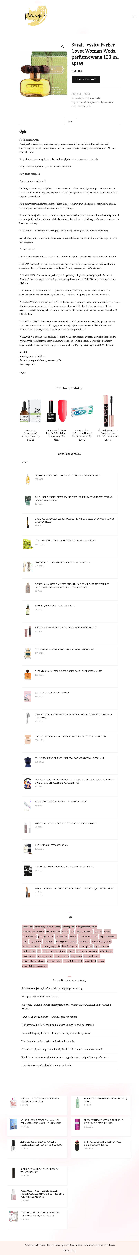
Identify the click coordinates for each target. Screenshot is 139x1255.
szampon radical (54, 961)
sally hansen (76, 956)
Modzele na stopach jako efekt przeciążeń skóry (47, 1065)
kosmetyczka (83, 941)
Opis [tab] (70, 121)
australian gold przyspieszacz (48, 927)
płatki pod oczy (29, 956)
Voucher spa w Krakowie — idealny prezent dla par (49, 1016)
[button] (62, 46)
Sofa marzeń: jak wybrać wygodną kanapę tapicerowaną (51, 988)
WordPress (109, 1245)
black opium (68, 927)
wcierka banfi (90, 961)
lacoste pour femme (30, 946)
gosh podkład (61, 936)
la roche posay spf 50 (51, 946)
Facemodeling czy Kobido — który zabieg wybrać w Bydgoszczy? (56, 1033)
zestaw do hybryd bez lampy (34, 966)
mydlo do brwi (28, 951)
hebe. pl (73, 936)
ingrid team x (35, 941)
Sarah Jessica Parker (91, 98)
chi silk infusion (53, 931)
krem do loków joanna (87, 102)
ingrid (25, 941)
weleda (101, 961)
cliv (72, 931)
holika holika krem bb (88, 936)
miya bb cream (106, 102)
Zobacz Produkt (86, 79)
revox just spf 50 (62, 956)
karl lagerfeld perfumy (66, 941)
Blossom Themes (78, 1245)
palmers (70, 951)
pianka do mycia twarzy (87, 951)
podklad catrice (106, 951)
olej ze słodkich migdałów (54, 951)
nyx (38, 951)
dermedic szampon (84, 931)
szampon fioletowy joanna (33, 961)
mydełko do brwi (101, 946)
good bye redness (45, 936)
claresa (65, 931)
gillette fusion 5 (29, 936)
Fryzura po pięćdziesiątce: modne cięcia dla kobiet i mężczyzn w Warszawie (62, 1049)
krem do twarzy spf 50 (101, 941)
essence (107, 931)
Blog (73, 1250)
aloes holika (27, 927)
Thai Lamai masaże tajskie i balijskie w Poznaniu (48, 1041)
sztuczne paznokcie (81, 106)
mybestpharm (86, 946)
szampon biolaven (92, 956)
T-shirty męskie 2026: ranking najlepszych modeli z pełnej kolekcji (57, 1024)
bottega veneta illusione (86, 927)
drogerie (98, 931)
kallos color (49, 941)
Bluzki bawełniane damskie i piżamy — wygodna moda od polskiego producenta (64, 1057)
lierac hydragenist (70, 946)
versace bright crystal (73, 961)
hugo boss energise (108, 936)
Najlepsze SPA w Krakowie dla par (39, 996)
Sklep (66, 1250)
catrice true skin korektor (33, 931)
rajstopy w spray (45, 956)
